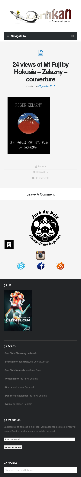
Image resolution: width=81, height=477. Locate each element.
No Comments (42, 178)
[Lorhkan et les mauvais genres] (40, 21)
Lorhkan (42, 166)
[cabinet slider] (72, 36)
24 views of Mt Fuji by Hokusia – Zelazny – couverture (40, 71)
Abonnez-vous (13, 447)
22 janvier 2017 (46, 86)
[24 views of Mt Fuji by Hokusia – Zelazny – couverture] (40, 54)
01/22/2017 (42, 172)
